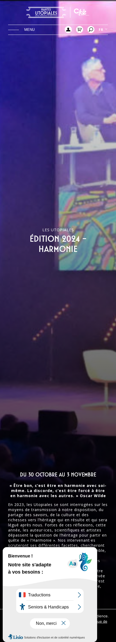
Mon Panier (79, 29)
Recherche (90, 29)
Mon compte (68, 29)
